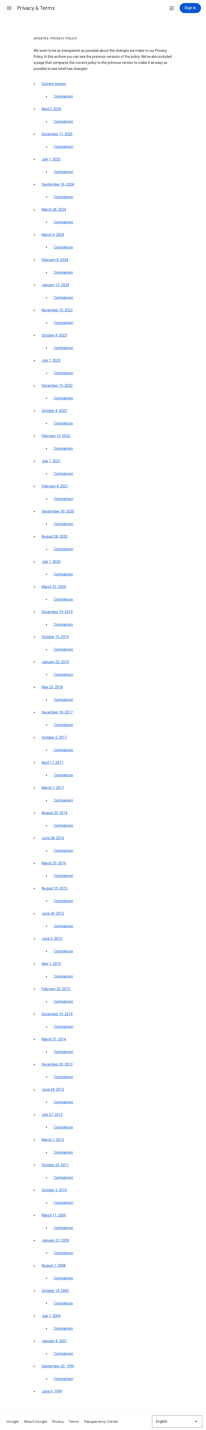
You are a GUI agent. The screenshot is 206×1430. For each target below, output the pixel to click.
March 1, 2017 (53, 788)
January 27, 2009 (55, 1240)
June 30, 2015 (53, 913)
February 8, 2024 (55, 260)
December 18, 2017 (57, 712)
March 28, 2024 (54, 209)
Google (12, 1421)
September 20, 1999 (58, 1366)
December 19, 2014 (57, 1014)
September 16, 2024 (58, 184)
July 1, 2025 (51, 159)
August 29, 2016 (55, 813)
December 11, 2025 (57, 134)
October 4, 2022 (54, 411)
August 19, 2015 (55, 888)
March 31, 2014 (54, 1039)
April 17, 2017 (52, 763)
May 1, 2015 (51, 964)
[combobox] (177, 1421)
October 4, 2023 (54, 335)
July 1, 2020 (51, 562)
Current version (54, 84)
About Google (35, 1421)
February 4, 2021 (55, 486)
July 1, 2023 (51, 360)
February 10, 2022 (56, 436)
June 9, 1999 (52, 1391)
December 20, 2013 (57, 1064)
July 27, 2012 (52, 1115)
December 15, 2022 (57, 386)
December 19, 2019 (57, 612)
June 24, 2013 (53, 1089)
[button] (9, 8)
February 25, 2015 (56, 989)
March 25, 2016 (54, 863)
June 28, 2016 (53, 838)
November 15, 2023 (57, 310)
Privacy (58, 1421)
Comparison (63, 96)
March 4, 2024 (53, 235)
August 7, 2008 (54, 1266)
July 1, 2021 (51, 461)
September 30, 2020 (58, 511)
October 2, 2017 (54, 737)
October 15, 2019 (55, 637)
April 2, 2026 (51, 109)
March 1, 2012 (53, 1140)
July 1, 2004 (51, 1316)
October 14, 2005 (55, 1291)
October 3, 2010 (54, 1190)
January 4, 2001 (54, 1341)
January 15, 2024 (55, 285)
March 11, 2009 (54, 1215)
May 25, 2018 (52, 687)
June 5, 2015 (52, 939)
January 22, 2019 (55, 662)
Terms (74, 1421)
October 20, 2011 (55, 1165)
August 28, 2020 (55, 536)
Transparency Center (101, 1421)
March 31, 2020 (54, 587)
